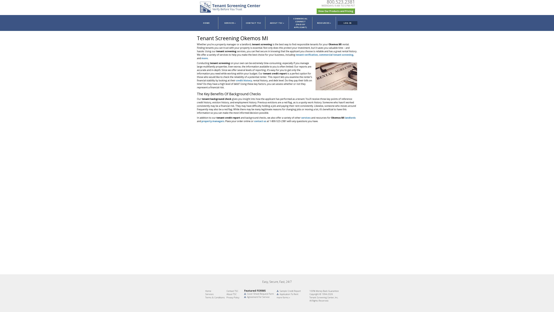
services (306, 117)
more (205, 58)
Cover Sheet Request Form (260, 293)
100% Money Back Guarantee (324, 290)
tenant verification (307, 54)
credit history (244, 80)
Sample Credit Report (290, 290)
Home (206, 23)
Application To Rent (289, 294)
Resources (323, 23)
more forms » (283, 297)
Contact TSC (253, 23)
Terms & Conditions (215, 297)
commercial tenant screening (336, 54)
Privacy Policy (233, 297)
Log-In (348, 23)
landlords (350, 117)
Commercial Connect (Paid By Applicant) (300, 23)
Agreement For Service (258, 297)
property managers (213, 121)
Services (229, 23)
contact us (260, 121)
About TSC (276, 23)
